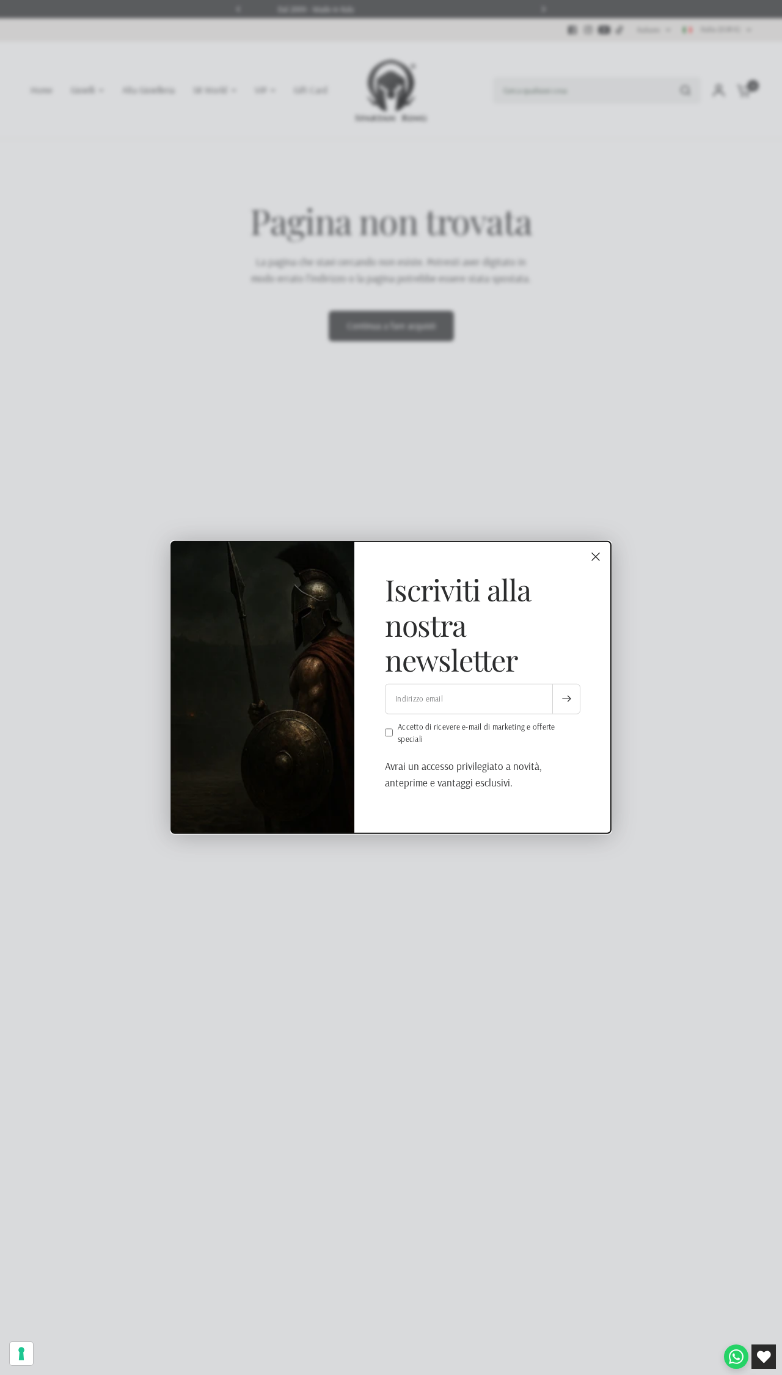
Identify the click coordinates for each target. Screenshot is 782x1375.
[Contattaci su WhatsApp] (736, 1356)
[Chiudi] (595, 557)
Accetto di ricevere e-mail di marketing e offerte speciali (476, 732)
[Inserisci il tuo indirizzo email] (566, 698)
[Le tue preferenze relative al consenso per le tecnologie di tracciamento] (21, 1353)
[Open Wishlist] (763, 1356)
